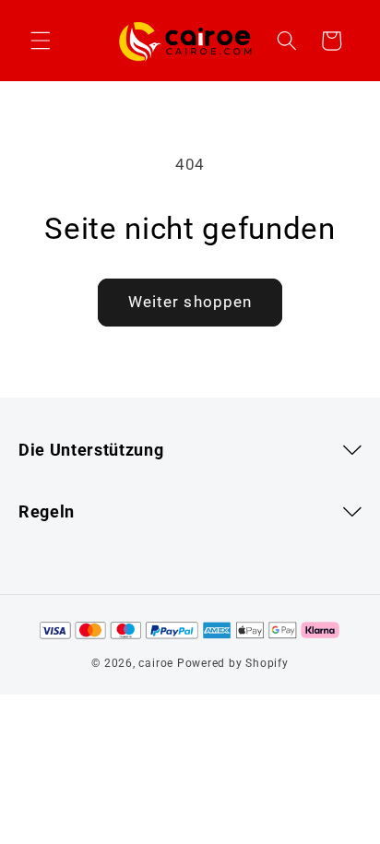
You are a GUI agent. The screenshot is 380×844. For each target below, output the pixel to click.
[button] (40, 40)
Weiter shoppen (190, 302)
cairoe (155, 663)
